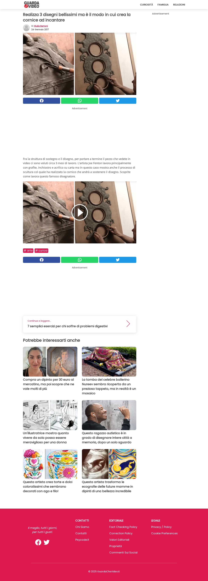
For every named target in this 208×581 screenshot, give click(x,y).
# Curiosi (41, 250)
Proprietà (115, 546)
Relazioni (179, 4)
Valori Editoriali (119, 540)
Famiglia (163, 4)
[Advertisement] (79, 131)
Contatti (81, 533)
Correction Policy (120, 533)
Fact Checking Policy (123, 527)
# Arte (28, 250)
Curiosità (146, 4)
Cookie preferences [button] (164, 533)
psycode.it (82, 540)
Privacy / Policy (161, 527)
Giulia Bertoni (41, 26)
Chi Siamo (82, 527)
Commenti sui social (123, 552)
